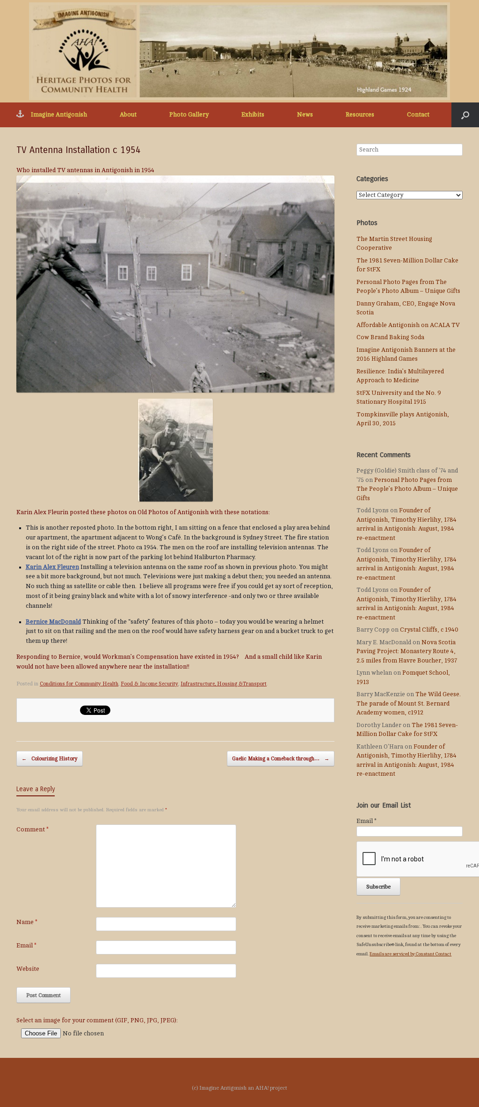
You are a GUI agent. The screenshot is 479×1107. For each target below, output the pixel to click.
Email (26, 945)
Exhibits (252, 114)
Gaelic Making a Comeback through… (280, 759)
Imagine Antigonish (59, 114)
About (128, 114)
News (305, 114)
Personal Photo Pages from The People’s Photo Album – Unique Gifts (407, 489)
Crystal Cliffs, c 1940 (429, 629)
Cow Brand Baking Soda (390, 337)
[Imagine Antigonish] (239, 51)
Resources (360, 114)
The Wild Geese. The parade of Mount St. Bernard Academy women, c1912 (408, 703)
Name (26, 922)
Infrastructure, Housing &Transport (224, 684)
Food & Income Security (149, 684)
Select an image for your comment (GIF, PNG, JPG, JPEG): (97, 1020)
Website (27, 969)
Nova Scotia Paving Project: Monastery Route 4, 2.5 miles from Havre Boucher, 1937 (406, 651)
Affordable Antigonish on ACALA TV (408, 325)
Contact (418, 114)
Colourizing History (50, 759)
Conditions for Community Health (79, 684)
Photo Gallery (189, 114)
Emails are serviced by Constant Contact (410, 953)
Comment (32, 829)
